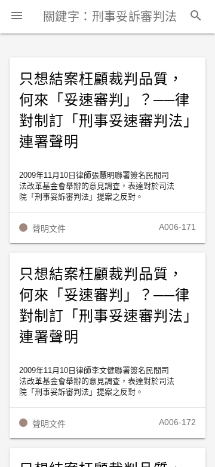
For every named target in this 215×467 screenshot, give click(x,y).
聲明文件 (49, 229)
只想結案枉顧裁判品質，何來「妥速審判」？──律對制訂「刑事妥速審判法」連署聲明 (105, 110)
